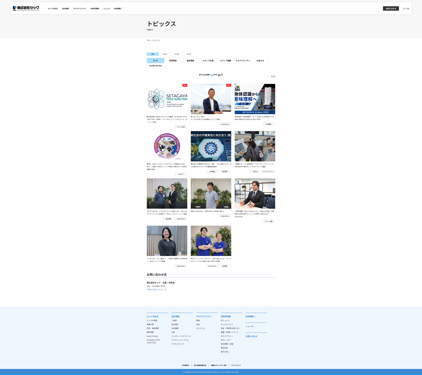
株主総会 (224, 347)
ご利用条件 (185, 365)
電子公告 (224, 351)
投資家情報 (226, 316)
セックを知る (153, 316)
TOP (148, 40)
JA (404, 8)
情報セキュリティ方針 (218, 365)
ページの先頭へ (282, 312)
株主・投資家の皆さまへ (230, 328)
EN (408, 8)
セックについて (227, 324)
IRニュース (225, 320)
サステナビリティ (204, 316)
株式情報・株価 (227, 344)
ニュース (249, 326)
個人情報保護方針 (200, 365)
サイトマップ (236, 365)
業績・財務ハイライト (229, 332)
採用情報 (250, 316)
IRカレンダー (226, 340)
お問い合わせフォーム (156, 289)
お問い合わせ (251, 336)
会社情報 (175, 316)
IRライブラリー (227, 336)
